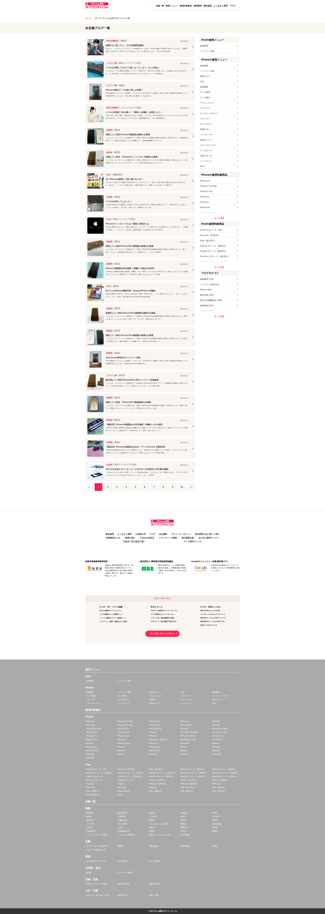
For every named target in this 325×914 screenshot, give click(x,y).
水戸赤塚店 (185, 835)
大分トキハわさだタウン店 (97, 895)
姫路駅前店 (185, 846)
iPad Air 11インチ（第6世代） (213, 251)
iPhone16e (205, 207)
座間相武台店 (123, 831)
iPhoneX (215, 743)
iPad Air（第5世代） (157, 780)
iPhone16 (216, 725)
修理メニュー (172, 6)
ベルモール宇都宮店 (126, 835)
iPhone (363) (206, 290)
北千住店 (216, 816)
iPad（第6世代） (156, 791)
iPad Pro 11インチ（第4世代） (130, 776)
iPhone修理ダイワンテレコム (111, 610)
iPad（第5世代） (188, 791)
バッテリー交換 (207, 51)
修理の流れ (130, 538)
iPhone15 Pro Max (94, 729)
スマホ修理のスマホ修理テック (111, 614)
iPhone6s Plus (92, 750)
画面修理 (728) (206, 279)
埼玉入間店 (122, 824)
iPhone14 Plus (124, 732)
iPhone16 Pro (154, 725)
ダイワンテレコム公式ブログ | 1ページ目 (112, 18)
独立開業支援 (188, 538)
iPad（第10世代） (188, 787)
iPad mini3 (90, 787)
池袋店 (183, 813)
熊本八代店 (154, 895)
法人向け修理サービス (209, 538)
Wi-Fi (202, 166)
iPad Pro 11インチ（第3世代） (162, 776)
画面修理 (204, 46)
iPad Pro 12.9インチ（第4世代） (163, 773)
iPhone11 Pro (217, 739)
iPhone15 (184, 729)
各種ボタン (205, 129)
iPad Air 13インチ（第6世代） (213, 246)
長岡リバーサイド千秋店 (96, 884)
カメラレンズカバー (209, 113)
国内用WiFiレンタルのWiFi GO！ (213, 621)
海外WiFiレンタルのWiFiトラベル (213, 618)
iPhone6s (121, 750)
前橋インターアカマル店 (159, 835)
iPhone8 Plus (91, 747)
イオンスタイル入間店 (158, 824)
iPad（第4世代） (219, 791)
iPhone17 (204, 202)
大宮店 (89, 827)
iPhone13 (153, 736)
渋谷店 (152, 813)
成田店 (215, 831)
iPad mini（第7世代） (210, 235)
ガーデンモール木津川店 (96, 846)
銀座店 (89, 816)
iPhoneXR (185, 743)
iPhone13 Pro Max (220, 732)
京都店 (215, 846)
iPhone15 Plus (155, 729)
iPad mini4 (216, 784)
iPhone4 (184, 754)
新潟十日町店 (123, 884)
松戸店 (183, 831)
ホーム (88, 18)
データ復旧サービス (193, 541)
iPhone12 (121, 739)
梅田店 (120, 846)
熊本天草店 (122, 895)
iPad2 (120, 795)
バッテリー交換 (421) (210, 284)
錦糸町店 (90, 820)
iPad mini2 (122, 787)
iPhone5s (216, 750)
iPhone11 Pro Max (188, 739)
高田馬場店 (122, 813)
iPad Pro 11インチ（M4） (212, 230)
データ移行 (205, 97)
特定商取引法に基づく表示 (207, 534)
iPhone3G (90, 758)
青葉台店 (184, 827)
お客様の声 (140, 534)
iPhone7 (184, 747)
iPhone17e (205, 181)
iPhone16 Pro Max (208, 213)
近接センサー (206, 140)
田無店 (215, 820)
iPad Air (121, 784)
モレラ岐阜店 (155, 861)
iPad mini (153, 787)
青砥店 (152, 820)
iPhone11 (90, 743)
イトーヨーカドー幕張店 (96, 835)
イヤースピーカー (208, 145)
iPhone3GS (217, 754)
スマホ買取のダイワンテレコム (162, 614)
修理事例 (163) (206, 306)
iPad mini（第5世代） (190, 784)
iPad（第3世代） (93, 795)
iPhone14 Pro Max (220, 729)
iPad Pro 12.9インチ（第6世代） (215, 256)
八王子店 (90, 824)
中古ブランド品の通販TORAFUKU (163, 621)
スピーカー (205, 119)
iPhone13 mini (123, 736)
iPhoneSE (216, 747)
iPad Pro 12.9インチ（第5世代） (215, 262)
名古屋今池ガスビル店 (95, 861)
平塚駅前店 (91, 831)
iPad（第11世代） (208, 241)
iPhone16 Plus (187, 725)
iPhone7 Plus (154, 747)
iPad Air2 (90, 784)
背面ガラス (205, 76)
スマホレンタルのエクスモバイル (213, 614)
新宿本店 (90, 813)
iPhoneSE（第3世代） (190, 732)
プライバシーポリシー (181, 534)
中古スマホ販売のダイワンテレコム (164, 610)
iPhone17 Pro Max (208, 186)
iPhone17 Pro (206, 191)
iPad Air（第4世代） (189, 780)
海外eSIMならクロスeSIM (210, 610)
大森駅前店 (122, 820)
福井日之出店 (155, 884)
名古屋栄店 (122, 861)
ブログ (233, 6)
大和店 (215, 827)
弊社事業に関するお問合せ (162, 634)
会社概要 (163, 534)
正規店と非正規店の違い (134, 541)
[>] (191, 487)
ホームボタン (206, 124)
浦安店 (152, 831)
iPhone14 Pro (91, 732)
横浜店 (152, 827)
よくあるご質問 (221, 6)
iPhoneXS (153, 743)
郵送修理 (208, 6)
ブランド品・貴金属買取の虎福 (162, 618)
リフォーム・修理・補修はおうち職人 (114, 621)
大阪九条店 (154, 846)
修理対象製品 (186, 6)
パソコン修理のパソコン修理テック (113, 618)
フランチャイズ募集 (168, 538)
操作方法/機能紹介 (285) (211, 300)
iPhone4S (153, 754)
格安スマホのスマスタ (209, 625)
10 (182, 487)
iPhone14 (153, 732)
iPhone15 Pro (123, 729)
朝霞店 (183, 824)
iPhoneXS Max (124, 743)
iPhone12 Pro (217, 736)
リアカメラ (205, 108)
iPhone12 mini (92, 739)
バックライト (206, 161)
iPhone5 (121, 754)
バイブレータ (206, 134)
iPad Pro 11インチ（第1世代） (225, 776)
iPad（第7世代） (125, 791)
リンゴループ (206, 150)
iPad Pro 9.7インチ (126, 780)
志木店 (120, 827)
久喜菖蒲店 (217, 824)
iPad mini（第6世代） (158, 784)
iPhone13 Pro (91, 736)
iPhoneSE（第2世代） (158, 739)
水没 (202, 81)
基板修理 (204, 87)
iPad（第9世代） (219, 787)
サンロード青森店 (125, 872)
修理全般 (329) (206, 295)
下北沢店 (153, 816)
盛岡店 (89, 872)
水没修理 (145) (206, 311)
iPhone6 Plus (154, 750)
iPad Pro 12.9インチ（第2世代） (226, 773)
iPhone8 (121, 747)
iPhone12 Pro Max (188, 736)
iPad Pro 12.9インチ (94, 776)
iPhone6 (184, 750)
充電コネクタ (206, 156)
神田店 (183, 816)
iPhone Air (204, 197)
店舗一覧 (160, 6)
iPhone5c (90, 754)
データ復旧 (205, 92)
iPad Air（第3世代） (220, 780)
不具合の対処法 (147, 538)
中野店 (215, 813)
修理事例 (198, 6)
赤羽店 (183, 820)
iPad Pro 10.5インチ (94, 780)
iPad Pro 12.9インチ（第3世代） (194, 773)
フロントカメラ (207, 103)
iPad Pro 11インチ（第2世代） (193, 776)
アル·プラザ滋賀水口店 (96, 850)
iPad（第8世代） (93, 791)
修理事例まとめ (113, 538)
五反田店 (121, 816)
